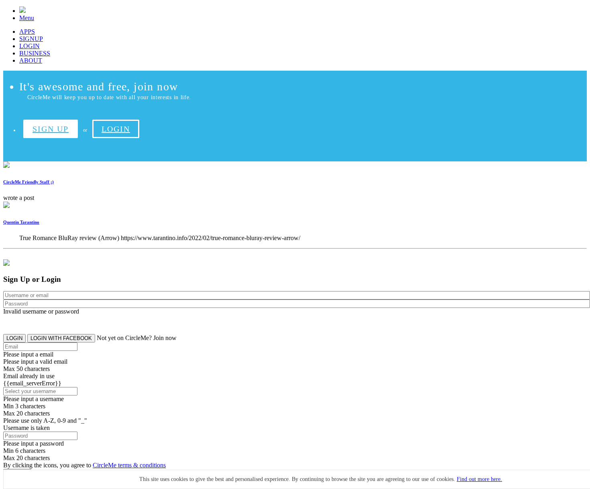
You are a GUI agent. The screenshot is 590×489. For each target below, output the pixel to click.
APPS (27, 31)
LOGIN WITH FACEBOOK (61, 338)
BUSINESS (34, 53)
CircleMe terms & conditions (129, 465)
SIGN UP (51, 128)
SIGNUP (31, 38)
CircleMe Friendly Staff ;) (28, 181)
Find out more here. (479, 479)
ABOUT (30, 60)
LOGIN (29, 46)
